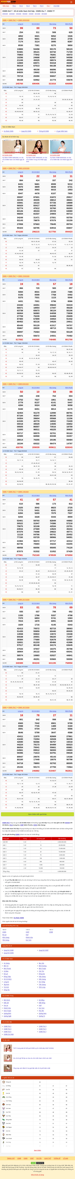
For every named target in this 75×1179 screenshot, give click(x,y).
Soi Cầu (39, 1158)
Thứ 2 (14, 6)
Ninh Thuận (7, 1011)
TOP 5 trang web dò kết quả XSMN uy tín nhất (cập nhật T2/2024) (33, 1048)
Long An (20, 24)
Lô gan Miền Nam (62, 131)
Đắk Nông (42, 1003)
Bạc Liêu (41, 963)
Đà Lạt (4, 935)
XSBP (22, 825)
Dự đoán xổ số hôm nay (10, 137)
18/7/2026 (44, 14)
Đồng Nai (42, 974)
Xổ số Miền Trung (7, 996)
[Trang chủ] (8, 2)
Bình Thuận (42, 968)
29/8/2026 (5, 14)
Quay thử (47, 1158)
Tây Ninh (6, 984)
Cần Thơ (41, 971)
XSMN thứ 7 (6, 823)
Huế (27, 935)
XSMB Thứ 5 (42, 1029)
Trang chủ (11, 1158)
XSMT (27, 932)
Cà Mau (6, 971)
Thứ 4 (28, 6)
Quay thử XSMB (8, 950)
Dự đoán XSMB (55, 155)
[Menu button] (71, 2)
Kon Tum (28, 940)
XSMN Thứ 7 (12, 20)
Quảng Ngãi (7, 1016)
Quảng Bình (7, 1013)
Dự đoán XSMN (8, 131)
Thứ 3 (21, 6)
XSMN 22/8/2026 (23, 168)
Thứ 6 (41, 6)
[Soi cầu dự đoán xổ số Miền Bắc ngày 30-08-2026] (61, 147)
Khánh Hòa (29, 937)
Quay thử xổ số (7, 946)
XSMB (51, 932)
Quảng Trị (42, 1016)
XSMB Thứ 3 (42, 1026)
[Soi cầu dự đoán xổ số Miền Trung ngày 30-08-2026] (37, 147)
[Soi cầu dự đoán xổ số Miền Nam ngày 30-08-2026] (13, 147)
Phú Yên (41, 1011)
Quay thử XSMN (26, 131)
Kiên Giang (5, 937)
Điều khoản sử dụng (37, 1175)
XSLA (11, 825)
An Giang (7, 963)
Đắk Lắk (6, 1003)
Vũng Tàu (7, 990)
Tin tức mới (6, 1040)
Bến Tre (6, 966)
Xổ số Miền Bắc (7, 1022)
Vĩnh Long (42, 987)
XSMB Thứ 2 (7, 1026)
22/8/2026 (12, 14)
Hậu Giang (52, 24)
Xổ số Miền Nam (7, 959)
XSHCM (67, 823)
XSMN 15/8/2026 (23, 276)
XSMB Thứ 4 (7, 1029)
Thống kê (57, 1158)
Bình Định (7, 1000)
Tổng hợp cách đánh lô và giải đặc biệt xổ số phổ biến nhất (31, 1068)
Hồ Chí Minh (36, 24)
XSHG (35, 825)
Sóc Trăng (42, 982)
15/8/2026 (18, 14)
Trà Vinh (6, 987)
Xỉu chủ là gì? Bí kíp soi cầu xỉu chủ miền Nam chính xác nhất (32, 1058)
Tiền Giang (5, 940)
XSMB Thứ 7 (42, 1031)
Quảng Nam (42, 1013)
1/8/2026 (31, 14)
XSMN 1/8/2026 (23, 492)
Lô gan (65, 1158)
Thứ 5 (34, 6)
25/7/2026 (37, 14)
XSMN (5, 20)
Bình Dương (42, 966)
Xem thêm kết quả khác (37, 814)
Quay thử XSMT (43, 950)
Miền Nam (6, 6)
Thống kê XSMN (44, 131)
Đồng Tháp (7, 976)
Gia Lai (6, 1005)
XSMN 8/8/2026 (23, 384)
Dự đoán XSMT (31, 155)
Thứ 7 (48, 6)
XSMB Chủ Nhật (9, 1034)
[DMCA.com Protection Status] (37, 1163)
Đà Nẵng (41, 1000)
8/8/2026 (25, 14)
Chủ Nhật (56, 6)
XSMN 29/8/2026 (23, 20)
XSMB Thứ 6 (7, 1031)
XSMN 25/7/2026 (23, 599)
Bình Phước (69, 24)
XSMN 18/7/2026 (23, 707)
